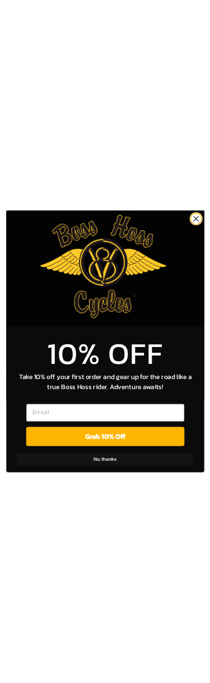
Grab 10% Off (105, 436)
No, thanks (105, 459)
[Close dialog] (196, 218)
